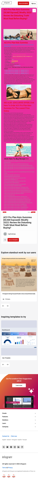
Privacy (10, 467)
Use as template (23, 3)
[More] (34, 10)
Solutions (5, 420)
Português (14, 439)
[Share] (5, 240)
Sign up (33, 3)
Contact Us (5, 436)
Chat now (14, 436)
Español (20, 439)
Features (5, 416)
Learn (4, 423)
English (4, 439)
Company (5, 427)
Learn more (19, 385)
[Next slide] (7, 306)
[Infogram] (6, 3)
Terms (4, 467)
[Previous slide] (3, 306)
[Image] (11, 34)
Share (4, 212)
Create (4, 413)
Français (24, 439)
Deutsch (9, 439)
